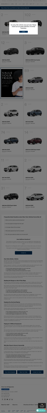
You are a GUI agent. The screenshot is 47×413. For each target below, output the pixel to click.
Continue (23, 31)
